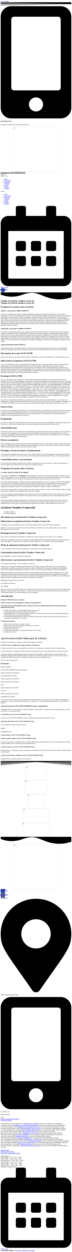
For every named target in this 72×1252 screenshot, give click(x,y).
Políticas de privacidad (28, 1250)
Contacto (6, 188)
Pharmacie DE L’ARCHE (31, 1139)
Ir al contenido (5, 1)
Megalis (6, 187)
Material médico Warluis (7, 1151)
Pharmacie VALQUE (28, 1131)
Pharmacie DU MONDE (35, 1141)
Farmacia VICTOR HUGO (13, 172)
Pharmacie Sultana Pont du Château (30, 1145)
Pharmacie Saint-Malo (21, 1136)
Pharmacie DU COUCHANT (31, 1133)
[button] (36, 176)
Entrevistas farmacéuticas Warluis (10, 1119)
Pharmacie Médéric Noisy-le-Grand (30, 1128)
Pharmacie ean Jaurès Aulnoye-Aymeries (25, 1125)
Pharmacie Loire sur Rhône (31, 1123)
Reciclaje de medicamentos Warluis (10, 1153)
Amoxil (6, 185)
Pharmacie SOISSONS (22, 1134)
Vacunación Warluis (6, 1120)
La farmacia (7, 180)
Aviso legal (18, 1250)
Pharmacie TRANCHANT (32, 1130)
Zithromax (7, 182)
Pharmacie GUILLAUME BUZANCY (29, 1126)
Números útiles (5, 1150)
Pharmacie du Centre (26, 1144)
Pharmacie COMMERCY (24, 1137)
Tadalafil (6, 183)
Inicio (5, 179)
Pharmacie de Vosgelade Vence (26, 1142)
